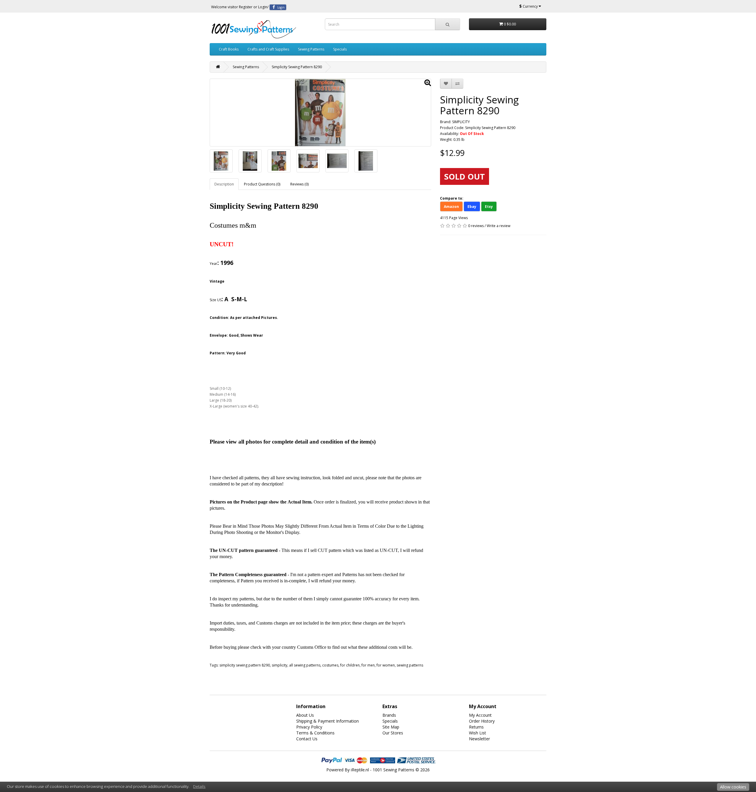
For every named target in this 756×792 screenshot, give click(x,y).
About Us (305, 715)
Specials (340, 49)
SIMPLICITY (461, 121)
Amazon (451, 206)
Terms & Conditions (315, 733)
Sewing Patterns (311, 49)
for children (350, 665)
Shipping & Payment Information (327, 721)
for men (368, 665)
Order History (482, 721)
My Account (480, 715)
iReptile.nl (360, 770)
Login (262, 6)
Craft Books (229, 49)
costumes (330, 665)
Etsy (489, 206)
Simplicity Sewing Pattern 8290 (297, 66)
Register (245, 6)
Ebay (471, 206)
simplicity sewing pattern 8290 (244, 665)
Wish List (477, 733)
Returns (476, 727)
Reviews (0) (299, 184)
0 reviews (476, 225)
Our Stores (392, 733)
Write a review (498, 225)
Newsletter (479, 739)
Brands (389, 715)
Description (224, 184)
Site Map (390, 727)
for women (386, 665)
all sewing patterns (304, 665)
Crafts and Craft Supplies (268, 49)
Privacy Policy (309, 727)
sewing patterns (410, 665)
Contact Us (306, 739)
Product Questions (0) (262, 184)
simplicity (279, 665)
